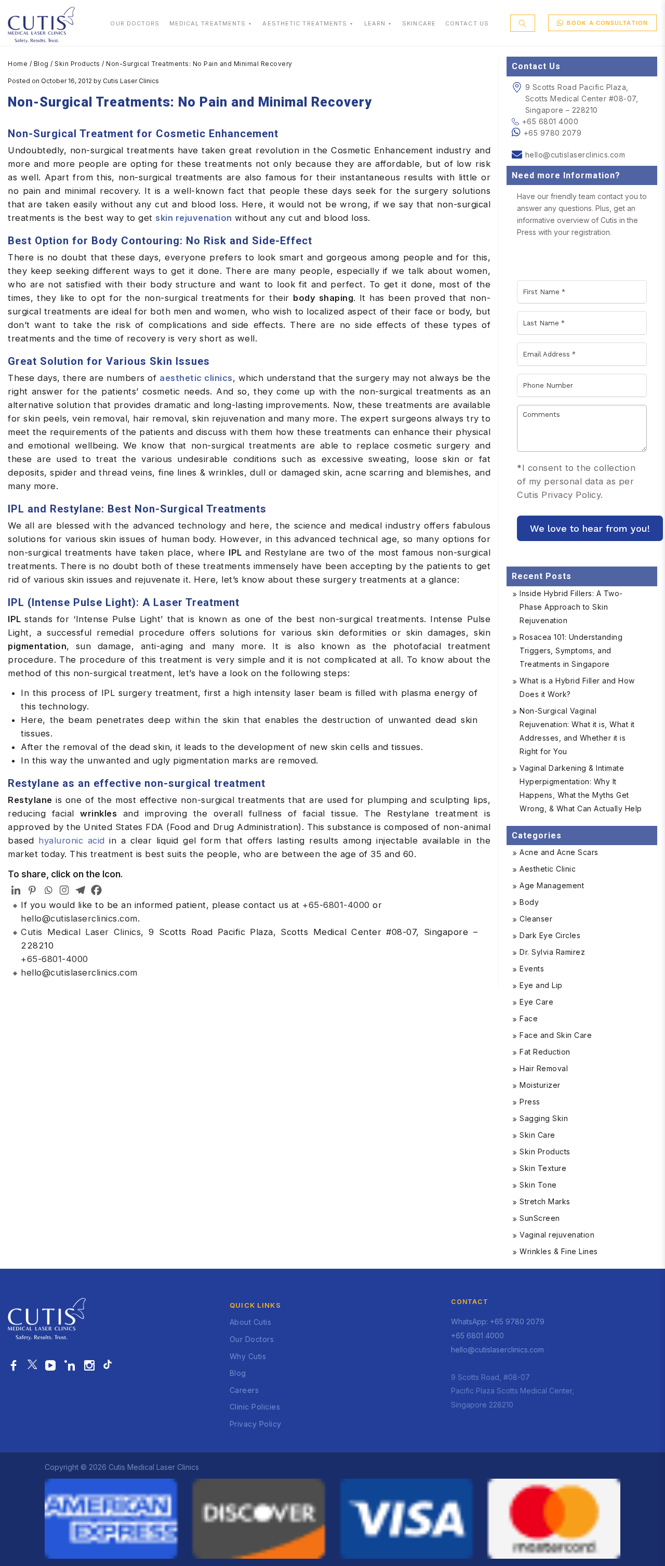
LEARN (375, 23)
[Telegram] (80, 890)
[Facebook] (96, 890)
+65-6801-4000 (336, 905)
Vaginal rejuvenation (557, 1234)
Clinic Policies (255, 1406)
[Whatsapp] (48, 890)
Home (18, 64)
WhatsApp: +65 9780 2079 (497, 1321)
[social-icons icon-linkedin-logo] (70, 1366)
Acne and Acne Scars (559, 852)
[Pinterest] (32, 890)
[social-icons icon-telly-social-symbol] (51, 1366)
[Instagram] (64, 890)
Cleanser (536, 918)
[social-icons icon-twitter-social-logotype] (32, 1366)
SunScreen (540, 1218)
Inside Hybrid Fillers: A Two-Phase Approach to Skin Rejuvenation (571, 607)
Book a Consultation (607, 23)
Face (529, 1018)
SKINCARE (419, 23)
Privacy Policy (256, 1423)
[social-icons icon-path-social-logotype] (107, 1366)
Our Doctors (252, 1339)
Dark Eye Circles (550, 935)
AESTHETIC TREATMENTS (304, 23)
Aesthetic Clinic (548, 868)
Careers (244, 1390)
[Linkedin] (16, 890)
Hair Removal (544, 1068)
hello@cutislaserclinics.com (79, 918)
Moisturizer (540, 1085)
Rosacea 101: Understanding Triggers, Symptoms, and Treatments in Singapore (571, 650)
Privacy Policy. (572, 495)
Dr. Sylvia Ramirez (552, 952)
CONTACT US (467, 23)
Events (532, 968)
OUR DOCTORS (134, 23)
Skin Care (537, 1134)
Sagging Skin (544, 1118)
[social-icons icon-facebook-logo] (14, 1366)
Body (529, 902)
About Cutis (251, 1322)
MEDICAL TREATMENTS (207, 23)
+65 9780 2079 (553, 132)
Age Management (552, 885)
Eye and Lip (541, 985)
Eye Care (536, 1001)
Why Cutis (248, 1356)
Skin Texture (543, 1168)
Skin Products (77, 64)
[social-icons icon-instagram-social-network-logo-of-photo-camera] (90, 1366)
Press (530, 1101)
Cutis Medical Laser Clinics (81, 932)
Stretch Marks (545, 1201)
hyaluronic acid (71, 840)
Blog (41, 64)
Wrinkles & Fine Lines (559, 1251)
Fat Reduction (545, 1051)
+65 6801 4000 (550, 121)
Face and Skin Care (556, 1035)
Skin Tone (538, 1184)
